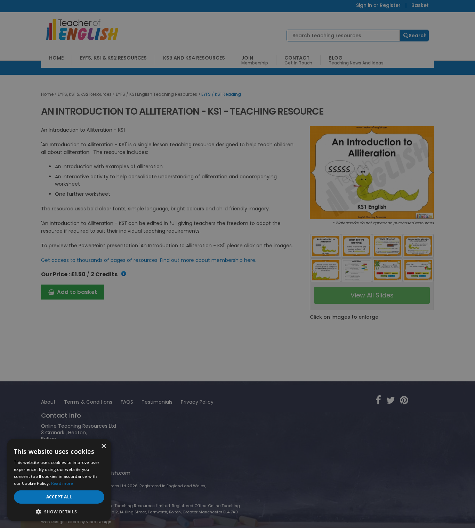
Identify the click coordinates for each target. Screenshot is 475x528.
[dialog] (237, 264)
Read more (62, 483)
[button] (59, 511)
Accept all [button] (59, 497)
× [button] (103, 446)
